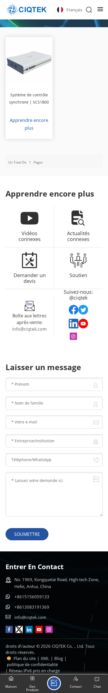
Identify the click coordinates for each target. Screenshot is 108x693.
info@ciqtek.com (29, 329)
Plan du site (25, 658)
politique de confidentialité (32, 664)
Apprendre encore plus (29, 124)
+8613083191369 (31, 607)
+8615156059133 (31, 596)
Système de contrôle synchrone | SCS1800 (29, 98)
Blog (58, 658)
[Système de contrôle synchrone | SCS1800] (29, 60)
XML (45, 658)
